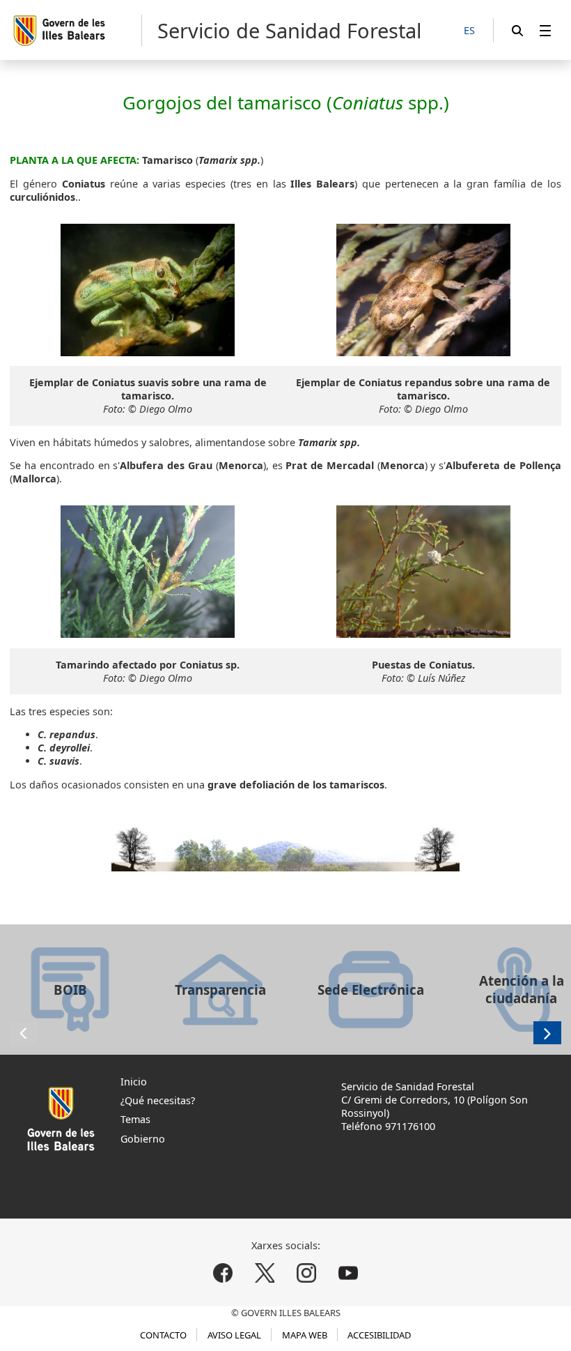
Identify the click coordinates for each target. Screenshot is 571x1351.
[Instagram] (306, 1272)
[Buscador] (517, 30)
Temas (135, 1119)
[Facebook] (223, 1272)
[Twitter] (265, 1272)
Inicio (133, 1081)
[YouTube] (348, 1272)
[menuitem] (545, 30)
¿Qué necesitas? (157, 1100)
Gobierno (142, 1138)
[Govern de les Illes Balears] (77, 30)
